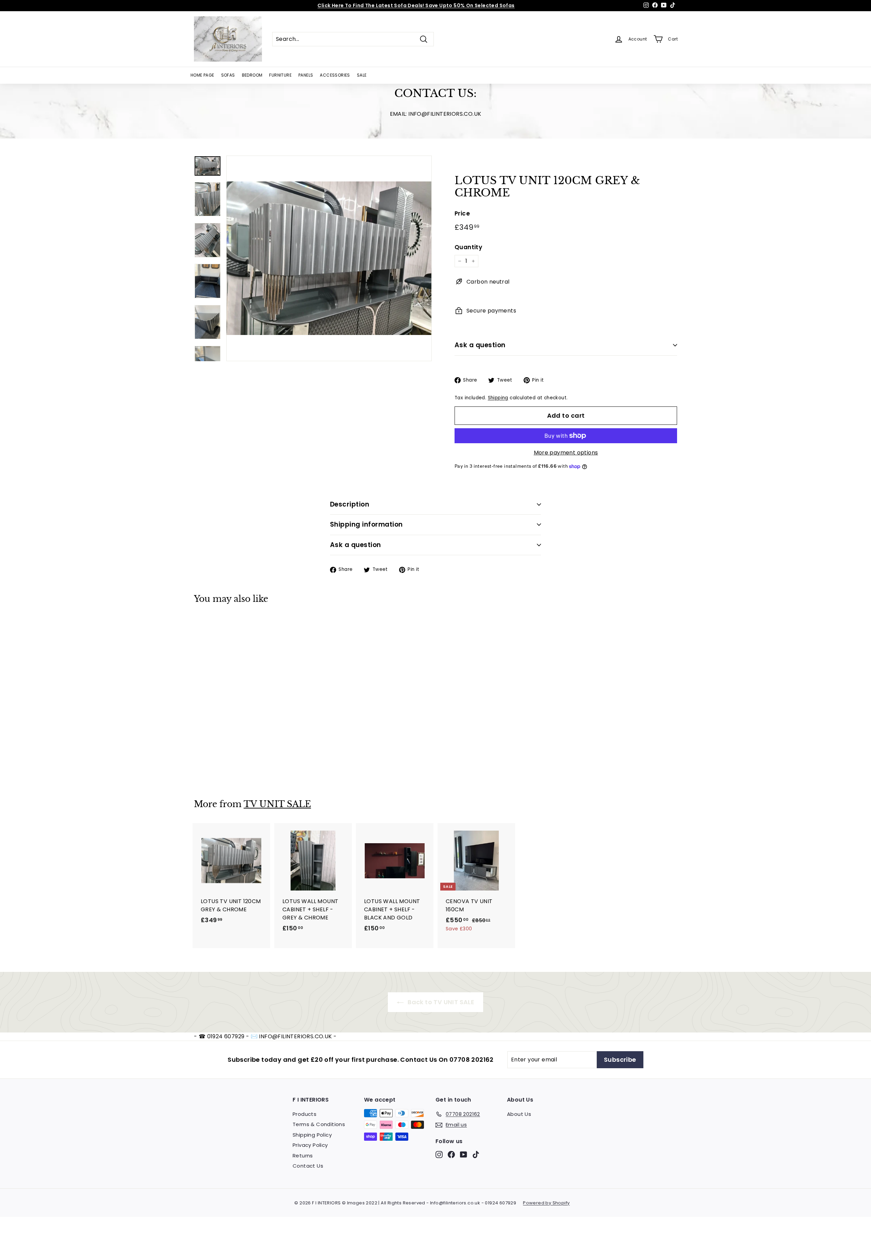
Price (462, 213)
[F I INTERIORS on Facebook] (451, 1154)
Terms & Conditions (319, 1124)
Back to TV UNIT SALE (440, 1002)
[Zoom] (329, 258)
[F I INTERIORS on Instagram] (439, 1154)
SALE (362, 75)
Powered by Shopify (546, 1203)
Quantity (468, 247)
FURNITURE (280, 75)
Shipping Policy (312, 1134)
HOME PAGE (202, 75)
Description (349, 504)
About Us (519, 1114)
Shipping (498, 398)
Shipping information (366, 524)
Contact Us (308, 1165)
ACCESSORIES (335, 75)
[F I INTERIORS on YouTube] (463, 1154)
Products (304, 1114)
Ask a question (480, 345)
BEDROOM (252, 75)
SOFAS (228, 75)
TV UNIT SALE (277, 804)
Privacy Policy (310, 1145)
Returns (303, 1155)
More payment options (566, 452)
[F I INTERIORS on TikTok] (475, 1154)
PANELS (305, 75)
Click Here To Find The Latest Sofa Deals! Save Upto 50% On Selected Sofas (415, 5)
